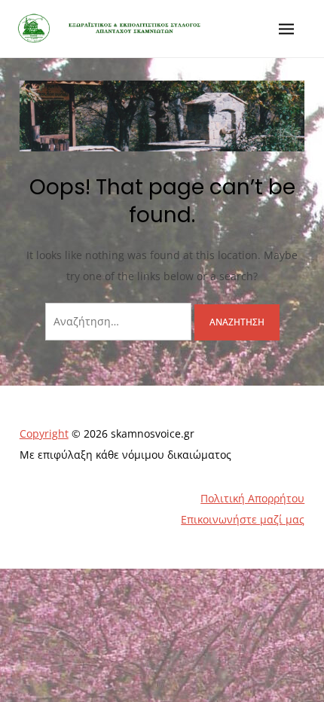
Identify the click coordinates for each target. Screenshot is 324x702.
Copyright (44, 433)
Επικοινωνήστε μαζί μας (242, 519)
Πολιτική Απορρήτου (252, 498)
